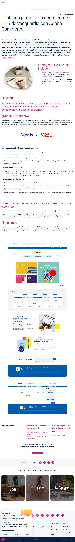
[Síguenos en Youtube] (52, 515)
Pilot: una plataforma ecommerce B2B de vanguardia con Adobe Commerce (43, 9)
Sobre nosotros (55, 529)
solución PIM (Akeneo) (49, 211)
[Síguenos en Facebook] (47, 515)
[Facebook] (48, 462)
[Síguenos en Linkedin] (32, 515)
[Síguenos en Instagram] (42, 515)
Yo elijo (16, 534)
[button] (3, 539)
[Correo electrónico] (53, 462)
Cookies (16, 539)
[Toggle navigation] (72, 2)
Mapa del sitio (66, 532)
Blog (52, 526)
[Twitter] (40, 462)
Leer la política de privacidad (8, 529)
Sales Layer (33, 527)
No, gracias (6, 534)
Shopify (41, 527)
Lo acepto (27, 534)
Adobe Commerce (7, 57)
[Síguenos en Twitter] (37, 515)
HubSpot (42, 526)
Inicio (18, 9)
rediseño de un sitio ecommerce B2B (61, 72)
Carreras (64, 529)
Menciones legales (22, 539)
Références (24, 9)
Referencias (54, 523)
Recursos (65, 523)
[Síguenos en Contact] (62, 515)
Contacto (65, 526)
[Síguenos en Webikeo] (57, 515)
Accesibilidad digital (54, 533)
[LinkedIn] (44, 462)
